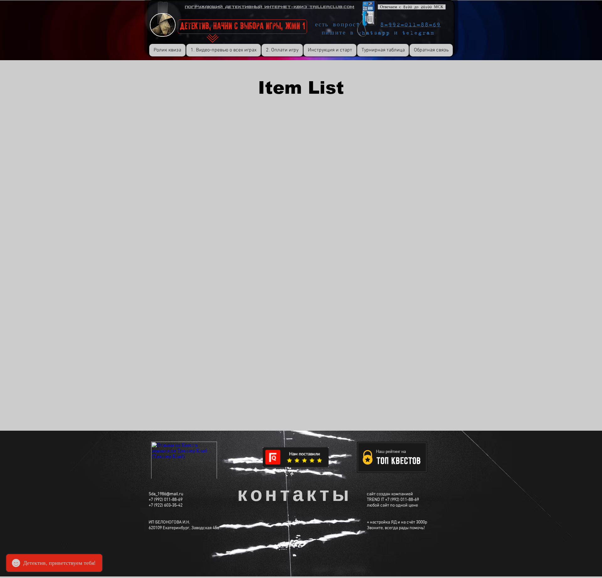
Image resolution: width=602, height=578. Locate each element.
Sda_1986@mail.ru (166, 494)
